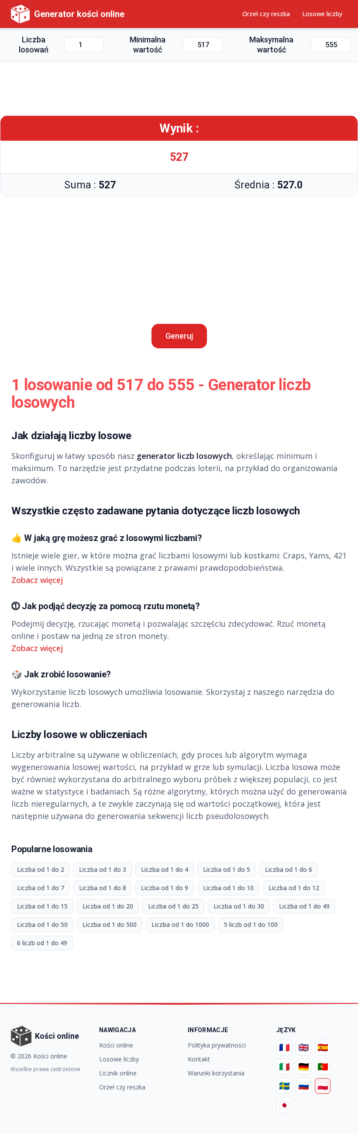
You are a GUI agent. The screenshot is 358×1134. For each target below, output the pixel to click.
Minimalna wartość (147, 44)
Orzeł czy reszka (266, 14)
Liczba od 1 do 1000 (180, 924)
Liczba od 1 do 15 (42, 906)
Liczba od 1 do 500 (110, 924)
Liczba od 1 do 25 (173, 906)
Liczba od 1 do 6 (288, 869)
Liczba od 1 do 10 (228, 888)
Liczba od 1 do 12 (293, 888)
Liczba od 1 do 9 (164, 888)
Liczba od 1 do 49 (304, 906)
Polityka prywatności (217, 1045)
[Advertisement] (179, 88)
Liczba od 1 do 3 (102, 869)
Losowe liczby (322, 14)
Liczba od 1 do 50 (42, 924)
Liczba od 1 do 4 (164, 869)
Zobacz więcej (37, 580)
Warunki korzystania (216, 1073)
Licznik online (118, 1073)
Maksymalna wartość (271, 44)
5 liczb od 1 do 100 (251, 924)
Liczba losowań (33, 44)
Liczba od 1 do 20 (108, 906)
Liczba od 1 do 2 (40, 869)
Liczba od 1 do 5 (226, 869)
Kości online (116, 1045)
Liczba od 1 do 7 (40, 888)
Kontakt (199, 1059)
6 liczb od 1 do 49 (42, 943)
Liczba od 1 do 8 (102, 888)
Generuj (179, 335)
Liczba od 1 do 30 (238, 906)
